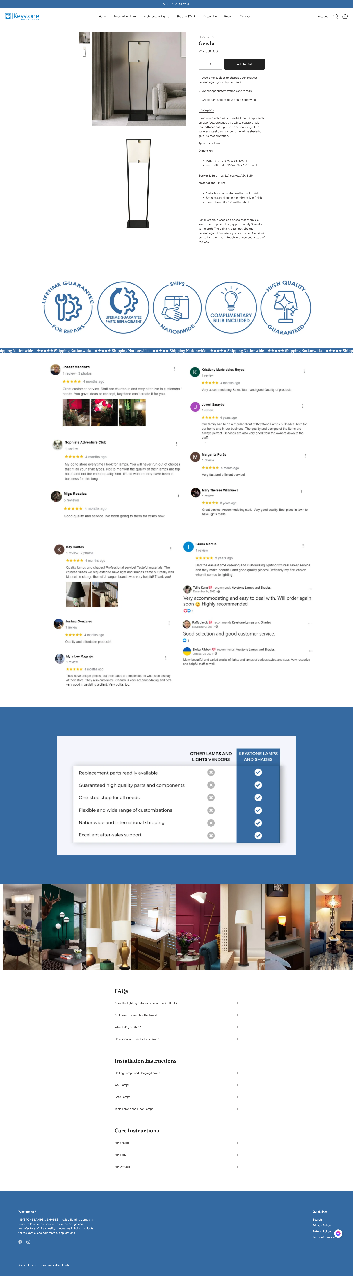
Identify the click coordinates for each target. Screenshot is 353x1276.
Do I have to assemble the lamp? (136, 1015)
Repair (228, 16)
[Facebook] (20, 1241)
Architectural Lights (156, 16)
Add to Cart (244, 64)
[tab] (208, 110)
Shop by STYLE (186, 16)
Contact (245, 16)
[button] (338, 1233)
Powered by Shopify (58, 1264)
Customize (210, 16)
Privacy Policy (322, 1225)
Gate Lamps (122, 1097)
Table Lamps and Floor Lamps (134, 1109)
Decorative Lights (125, 16)
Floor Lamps (206, 37)
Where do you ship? (128, 1027)
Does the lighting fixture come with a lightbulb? (146, 1003)
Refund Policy (322, 1231)
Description (206, 110)
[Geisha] (84, 38)
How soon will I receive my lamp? (137, 1039)
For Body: (121, 1154)
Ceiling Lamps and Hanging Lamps (137, 1073)
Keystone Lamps (37, 1264)
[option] (84, 38)
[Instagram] (28, 1241)
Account (322, 16)
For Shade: (122, 1143)
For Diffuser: (123, 1166)
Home (102, 16)
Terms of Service (324, 1237)
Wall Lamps (122, 1085)
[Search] (335, 17)
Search (317, 1219)
